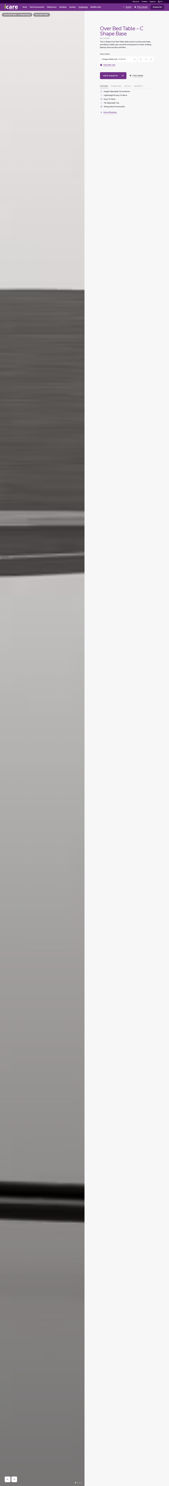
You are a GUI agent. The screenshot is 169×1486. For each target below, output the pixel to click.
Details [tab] (127, 86)
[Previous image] (7, 1479)
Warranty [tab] (138, 86)
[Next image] (14, 1479)
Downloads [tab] (116, 86)
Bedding (62, 7)
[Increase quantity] (151, 59)
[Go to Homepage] (11, 7)
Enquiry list (157, 7)
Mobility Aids (95, 7)
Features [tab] (104, 86)
